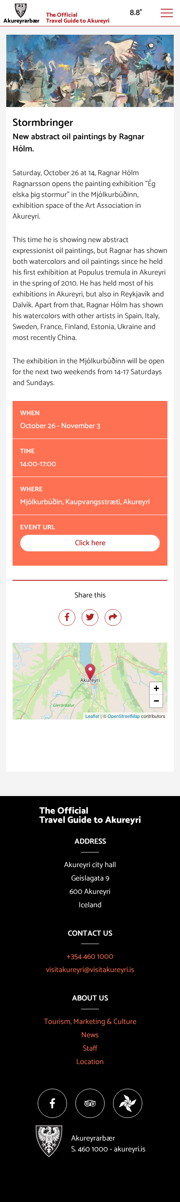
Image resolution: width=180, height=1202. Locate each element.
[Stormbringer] (90, 672)
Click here (90, 543)
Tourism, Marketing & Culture (90, 1022)
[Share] (113, 617)
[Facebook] (52, 1103)
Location (90, 1062)
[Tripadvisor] (90, 1103)
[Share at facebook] (67, 617)
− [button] (156, 701)
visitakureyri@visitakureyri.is (90, 970)
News (90, 1035)
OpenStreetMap (124, 715)
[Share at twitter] (90, 617)
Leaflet (92, 715)
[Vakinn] (127, 1103)
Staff (90, 1048)
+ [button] (156, 688)
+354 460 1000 (90, 956)
